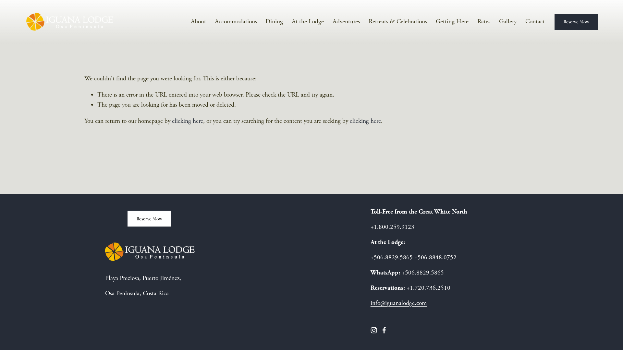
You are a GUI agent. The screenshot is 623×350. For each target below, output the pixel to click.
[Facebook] (384, 330)
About (198, 22)
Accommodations (236, 22)
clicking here (187, 121)
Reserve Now (576, 21)
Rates (483, 22)
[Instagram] (374, 330)
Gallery (508, 22)
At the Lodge (308, 22)
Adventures (346, 22)
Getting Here (452, 22)
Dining (274, 22)
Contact (535, 22)
